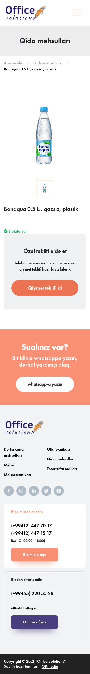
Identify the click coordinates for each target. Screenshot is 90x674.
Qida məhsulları (47, 63)
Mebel (9, 465)
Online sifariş (34, 622)
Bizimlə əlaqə (34, 554)
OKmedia (50, 666)
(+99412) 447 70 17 (31, 525)
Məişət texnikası (17, 474)
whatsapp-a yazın (45, 384)
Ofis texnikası (58, 449)
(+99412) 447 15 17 (31, 533)
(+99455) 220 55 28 (32, 593)
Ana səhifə (13, 63)
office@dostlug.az (24, 608)
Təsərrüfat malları (62, 468)
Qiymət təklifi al (45, 288)
